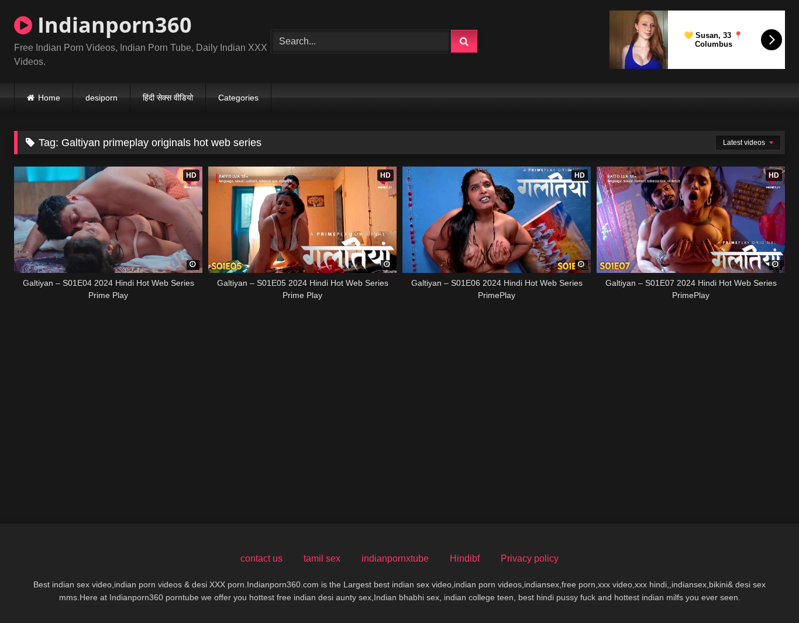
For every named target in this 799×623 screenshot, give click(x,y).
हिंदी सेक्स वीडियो (168, 97)
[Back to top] (763, 588)
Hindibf (465, 558)
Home (49, 97)
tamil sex (322, 558)
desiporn (101, 97)
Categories (238, 97)
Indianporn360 (112, 25)
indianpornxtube (395, 558)
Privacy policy (530, 558)
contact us (261, 558)
